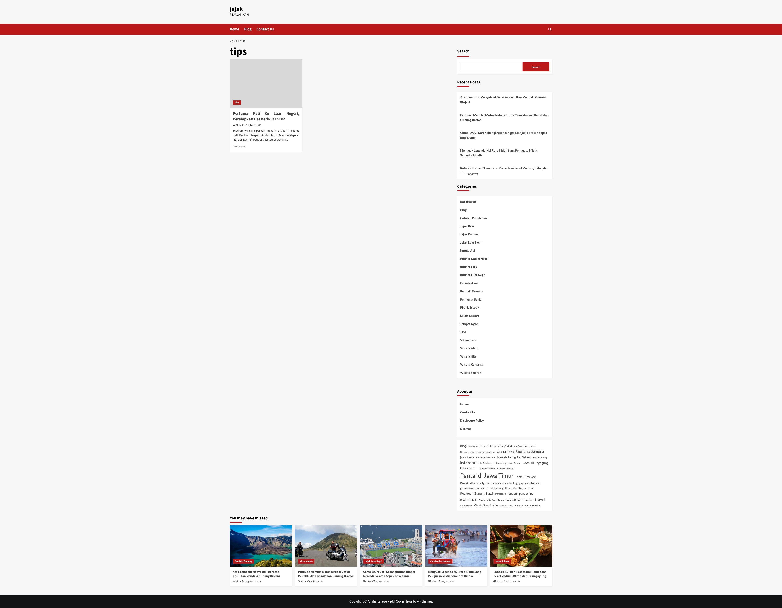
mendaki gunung (505, 468)
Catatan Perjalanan (473, 218)
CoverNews (404, 601)
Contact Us (265, 29)
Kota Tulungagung (535, 463)
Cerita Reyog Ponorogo (515, 446)
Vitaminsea (468, 340)
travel (540, 499)
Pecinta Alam (469, 283)
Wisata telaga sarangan (511, 505)
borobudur (473, 446)
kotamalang (500, 463)
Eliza (238, 125)
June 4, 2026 (382, 581)
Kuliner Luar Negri (472, 275)
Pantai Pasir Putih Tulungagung (508, 483)
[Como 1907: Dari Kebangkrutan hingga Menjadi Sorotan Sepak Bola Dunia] (391, 545)
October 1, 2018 (253, 125)
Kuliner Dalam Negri (474, 258)
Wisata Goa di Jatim (486, 505)
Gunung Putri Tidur (486, 452)
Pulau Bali (512, 493)
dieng (532, 446)
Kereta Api (467, 250)
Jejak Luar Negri (471, 242)
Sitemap (465, 428)
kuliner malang (468, 468)
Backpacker (468, 201)
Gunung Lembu (467, 452)
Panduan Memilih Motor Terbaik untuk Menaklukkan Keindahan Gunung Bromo (504, 117)
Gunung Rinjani (505, 451)
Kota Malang (484, 463)
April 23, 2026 (513, 581)
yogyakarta (532, 505)
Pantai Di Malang (525, 476)
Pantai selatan (532, 483)
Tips (237, 102)
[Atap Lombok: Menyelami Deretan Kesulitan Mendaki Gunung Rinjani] (261, 545)
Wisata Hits (468, 356)
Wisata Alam (469, 348)
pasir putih (480, 488)
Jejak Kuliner (469, 234)
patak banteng (495, 488)
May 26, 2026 (447, 581)
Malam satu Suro (487, 468)
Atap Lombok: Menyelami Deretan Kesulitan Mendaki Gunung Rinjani (503, 99)
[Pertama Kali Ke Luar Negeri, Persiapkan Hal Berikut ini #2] (266, 83)
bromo (483, 446)
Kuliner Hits (468, 267)
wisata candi (466, 505)
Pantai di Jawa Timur (487, 475)
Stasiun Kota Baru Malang (491, 500)
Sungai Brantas (514, 500)
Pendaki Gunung (471, 291)
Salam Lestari (469, 315)
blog (463, 446)
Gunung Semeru (530, 451)
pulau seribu (526, 493)
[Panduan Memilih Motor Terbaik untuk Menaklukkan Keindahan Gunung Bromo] (326, 545)
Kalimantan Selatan (485, 457)
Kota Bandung (540, 457)
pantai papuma (484, 483)
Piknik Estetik (469, 307)
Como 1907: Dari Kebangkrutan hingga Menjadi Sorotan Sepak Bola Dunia (503, 135)
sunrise (529, 500)
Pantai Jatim (467, 483)
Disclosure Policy (472, 420)
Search (463, 51)
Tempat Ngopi (469, 324)
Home (234, 29)
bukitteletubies (495, 446)
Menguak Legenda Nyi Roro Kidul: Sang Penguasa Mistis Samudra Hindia (499, 153)
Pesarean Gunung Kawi (476, 493)
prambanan (500, 493)
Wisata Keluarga (471, 364)
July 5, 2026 (317, 581)
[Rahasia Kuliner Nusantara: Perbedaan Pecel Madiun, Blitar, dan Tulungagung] (521, 545)
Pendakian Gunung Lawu (519, 488)
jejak (236, 9)
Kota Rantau (515, 463)
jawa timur (467, 457)
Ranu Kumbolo (468, 500)
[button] (549, 29)
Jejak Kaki (467, 226)
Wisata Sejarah (470, 372)
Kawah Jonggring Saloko (514, 457)
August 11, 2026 (253, 581)
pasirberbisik (466, 488)
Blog (248, 29)
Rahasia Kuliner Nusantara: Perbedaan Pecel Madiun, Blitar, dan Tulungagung (504, 170)
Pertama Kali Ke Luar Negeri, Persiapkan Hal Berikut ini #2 (266, 116)
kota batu (467, 462)
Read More (239, 146)
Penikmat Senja (471, 299)
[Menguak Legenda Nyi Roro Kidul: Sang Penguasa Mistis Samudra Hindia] (456, 545)
